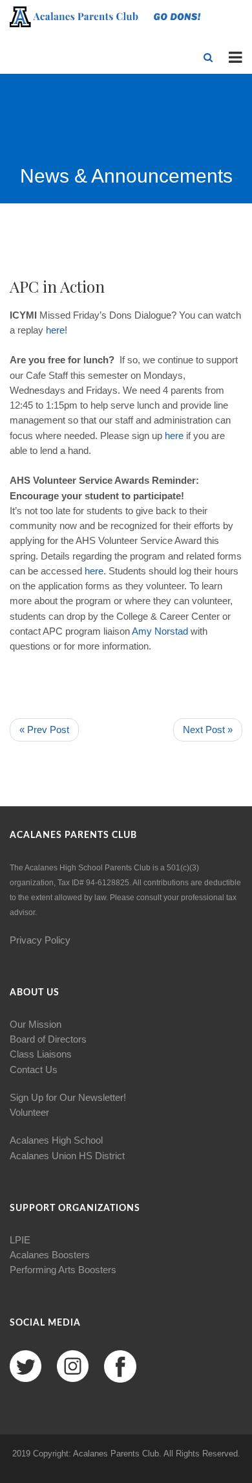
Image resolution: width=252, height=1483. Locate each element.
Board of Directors (48, 1039)
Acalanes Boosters (50, 1254)
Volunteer (29, 1112)
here (55, 329)
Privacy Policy (40, 939)
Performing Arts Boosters (63, 1269)
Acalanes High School (56, 1140)
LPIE (20, 1239)
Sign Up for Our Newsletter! (68, 1097)
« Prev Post (44, 729)
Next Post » (208, 729)
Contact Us (34, 1069)
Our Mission (35, 1024)
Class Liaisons (41, 1053)
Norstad (171, 631)
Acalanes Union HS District (67, 1155)
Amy (142, 631)
